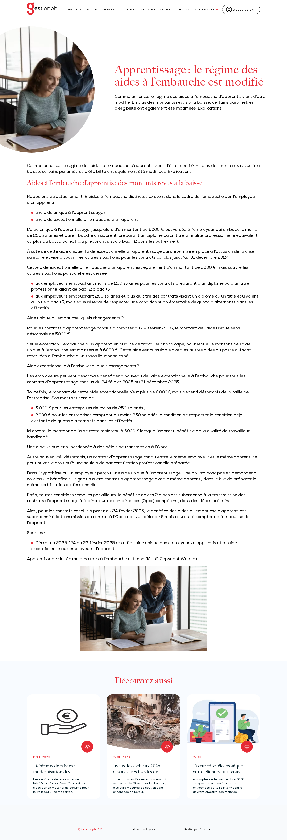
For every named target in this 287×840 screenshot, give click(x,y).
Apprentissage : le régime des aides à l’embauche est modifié (89, 559)
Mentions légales (143, 829)
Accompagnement (102, 10)
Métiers (75, 10)
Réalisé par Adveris (197, 829)
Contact (182, 10)
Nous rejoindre (155, 10)
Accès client (245, 10)
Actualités (205, 10)
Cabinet (130, 10)
